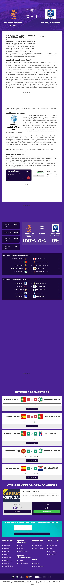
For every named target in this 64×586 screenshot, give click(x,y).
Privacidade (51, 547)
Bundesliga (6, 556)
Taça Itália (6, 554)
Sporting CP (21, 548)
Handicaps (36, 563)
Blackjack (51, 550)
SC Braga (21, 550)
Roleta (50, 548)
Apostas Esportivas (53, 553)
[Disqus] (32, 320)
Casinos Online (52, 554)
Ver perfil (38, 175)
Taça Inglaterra (7, 548)
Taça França (6, 560)
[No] (62, 583)
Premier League (7, 547)
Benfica (20, 545)
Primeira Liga (7, 544)
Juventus (21, 560)
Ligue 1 (5, 559)
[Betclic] (11, 178)
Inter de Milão (22, 562)
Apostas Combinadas (38, 566)
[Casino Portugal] (11, 495)
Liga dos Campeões (8, 562)
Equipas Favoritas (38, 545)
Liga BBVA (6, 550)
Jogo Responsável (53, 545)
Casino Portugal (30, 491)
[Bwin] (36, 404)
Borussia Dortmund (23, 563)
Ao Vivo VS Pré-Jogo (38, 544)
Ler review (17, 511)
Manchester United (8, 566)
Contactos (51, 544)
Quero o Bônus (47, 511)
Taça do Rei (6, 551)
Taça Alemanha (7, 557)
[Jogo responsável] (13, 577)
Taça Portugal (7, 545)
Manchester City (7, 565)
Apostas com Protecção (39, 548)
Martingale (36, 565)
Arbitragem (36, 562)
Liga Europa (6, 563)
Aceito (32, 584)
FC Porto (21, 547)
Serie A (5, 553)
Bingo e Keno (52, 551)
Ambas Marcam (37, 547)
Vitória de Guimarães (23, 551)
